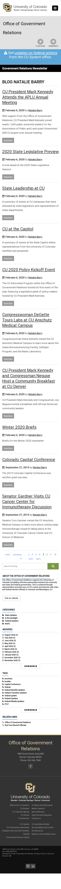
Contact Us (36, 818)
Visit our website (11, 598)
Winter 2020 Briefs (19, 427)
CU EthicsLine (37, 831)
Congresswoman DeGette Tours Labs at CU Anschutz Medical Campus (27, 320)
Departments (53, 46)
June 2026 (9, 641)
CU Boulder (24, 808)
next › (31, 559)
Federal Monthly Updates (15, 690)
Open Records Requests (42, 815)
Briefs (7, 624)
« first (7, 554)
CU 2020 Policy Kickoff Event (28, 269)
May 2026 (9, 643)
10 (55, 554)
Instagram (28, 866)
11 (21, 559)
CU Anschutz (24, 818)
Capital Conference (13, 684)
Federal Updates (12, 621)
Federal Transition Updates (16, 693)
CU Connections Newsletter (18, 827)
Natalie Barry (35, 110)
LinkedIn (33, 866)
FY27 (7, 704)
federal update (11, 696)
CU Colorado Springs (21, 812)
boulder (8, 681)
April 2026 (9, 646)
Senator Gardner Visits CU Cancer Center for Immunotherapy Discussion (27, 501)
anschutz (8, 679)
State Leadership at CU (23, 188)
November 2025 (11, 660)
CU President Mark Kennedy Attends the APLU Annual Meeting (27, 97)
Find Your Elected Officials (15, 725)
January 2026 (10, 655)
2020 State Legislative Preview (30, 151)
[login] (10, 856)
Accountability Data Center (43, 827)
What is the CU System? (19, 805)
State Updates (11, 615)
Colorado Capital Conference (28, 459)
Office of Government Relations (18, 722)
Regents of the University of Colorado (18, 854)
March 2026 (9, 649)
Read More (8, 140)
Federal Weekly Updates (14, 701)
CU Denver (25, 815)
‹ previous (17, 554)
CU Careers (24, 824)
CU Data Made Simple (40, 824)
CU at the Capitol (17, 228)
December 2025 (11, 658)
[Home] (25, 11)
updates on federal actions (36, 53)
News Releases (38, 812)
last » (38, 559)
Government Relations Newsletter (24, 68)
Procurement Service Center (17, 837)
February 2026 (10, 652)
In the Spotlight (11, 618)
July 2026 (9, 638)
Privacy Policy (40, 854)
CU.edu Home (40, 46)
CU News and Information (42, 805)
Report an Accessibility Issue (44, 834)
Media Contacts (38, 808)
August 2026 (10, 635)
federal (8, 687)
